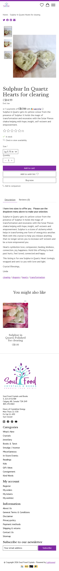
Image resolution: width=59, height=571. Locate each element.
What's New (8, 431)
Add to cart (29, 168)
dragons (16, 277)
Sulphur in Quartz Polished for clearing (15, 338)
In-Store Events (10, 455)
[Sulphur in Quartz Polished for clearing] (15, 315)
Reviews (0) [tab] (24, 199)
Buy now (29, 180)
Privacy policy (9, 520)
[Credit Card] (22, 566)
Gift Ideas (7, 467)
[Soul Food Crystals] (6, 5)
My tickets (8, 494)
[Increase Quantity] (11, 160)
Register (7, 486)
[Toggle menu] (53, 5)
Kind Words (8, 475)
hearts (25, 277)
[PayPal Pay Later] (36, 566)
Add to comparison (13, 186)
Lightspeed (50, 562)
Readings (7, 459)
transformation (37, 277)
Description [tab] (10, 199)
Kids (5, 463)
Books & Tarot (10, 443)
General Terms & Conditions (16, 512)
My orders (7, 490)
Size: (5, 146)
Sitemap (7, 536)
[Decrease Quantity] (5, 160)
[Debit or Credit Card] (31, 566)
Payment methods (12, 524)
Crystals (7, 435)
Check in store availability (16, 140)
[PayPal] (26, 566)
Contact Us (8, 532)
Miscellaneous (10, 451)
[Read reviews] (12, 131)
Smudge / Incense (11, 447)
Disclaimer (8, 516)
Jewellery (7, 439)
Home (5, 14)
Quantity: (6, 155)
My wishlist (8, 498)
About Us (7, 508)
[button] (29, 108)
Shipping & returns (11, 528)
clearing (6, 277)
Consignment (9, 471)
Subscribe (47, 547)
